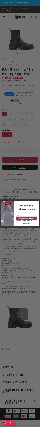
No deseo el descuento (26, 223)
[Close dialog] (38, 202)
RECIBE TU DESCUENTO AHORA (26, 218)
